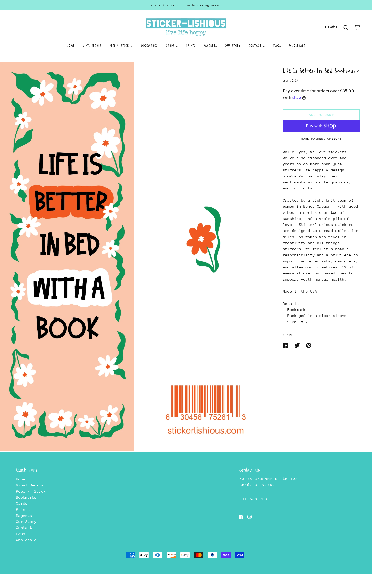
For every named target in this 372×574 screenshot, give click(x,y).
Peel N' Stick (31, 491)
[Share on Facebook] (286, 345)
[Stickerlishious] (186, 27)
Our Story (26, 521)
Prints (23, 509)
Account (330, 27)
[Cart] (357, 27)
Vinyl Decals (30, 485)
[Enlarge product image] (67, 257)
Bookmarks (26, 497)
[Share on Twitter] (298, 345)
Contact (24, 527)
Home (20, 479)
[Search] (345, 27)
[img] (241, 517)
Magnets (24, 515)
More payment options (321, 138)
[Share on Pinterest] (308, 345)
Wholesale (26, 540)
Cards (22, 503)
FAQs (20, 534)
